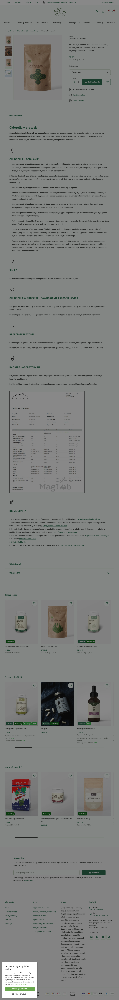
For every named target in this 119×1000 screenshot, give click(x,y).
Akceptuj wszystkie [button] (20, 989)
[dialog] (19, 980)
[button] (20, 994)
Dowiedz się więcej (21, 984)
